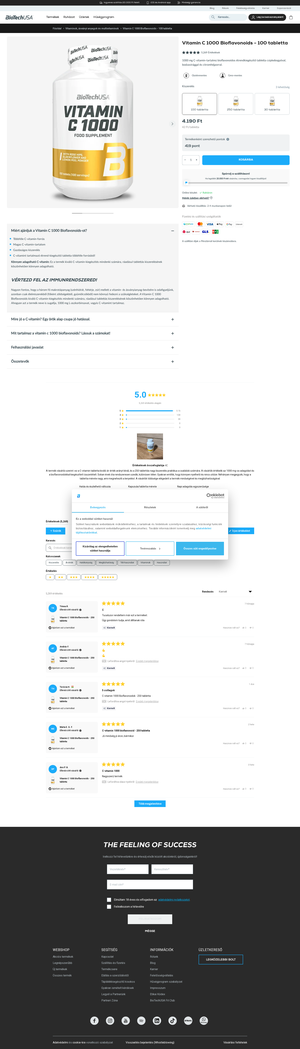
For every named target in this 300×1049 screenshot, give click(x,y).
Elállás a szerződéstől (115, 975)
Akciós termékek (63, 956)
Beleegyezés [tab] (98, 507)
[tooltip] (166, 465)
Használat (162, 562)
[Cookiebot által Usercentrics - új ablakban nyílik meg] (209, 496)
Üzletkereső (210, 950)
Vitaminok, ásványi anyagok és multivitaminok (92, 28)
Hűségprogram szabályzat (166, 981)
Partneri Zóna (109, 1000)
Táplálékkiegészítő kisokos (118, 981)
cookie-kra (79, 1042)
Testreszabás (148, 548)
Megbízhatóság (106, 562)
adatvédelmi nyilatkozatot (174, 899)
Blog (212, 8)
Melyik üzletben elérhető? (195, 198)
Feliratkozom (150, 919)
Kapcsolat (107, 956)
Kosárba (246, 159)
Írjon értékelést (243, 531)
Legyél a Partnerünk (113, 994)
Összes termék (62, 975)
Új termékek (60, 969)
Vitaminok (145, 562)
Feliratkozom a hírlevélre (129, 906)
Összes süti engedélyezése (200, 548)
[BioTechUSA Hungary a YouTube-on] (126, 1023)
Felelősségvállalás (245, 8)
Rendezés (208, 591)
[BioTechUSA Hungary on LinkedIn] (157, 1023)
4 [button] (108, 213)
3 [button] (98, 213)
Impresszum (157, 988)
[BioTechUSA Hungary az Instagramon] (110, 1023)
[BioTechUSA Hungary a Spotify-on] (141, 1023)
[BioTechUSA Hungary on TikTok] (172, 1023)
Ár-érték (69, 562)
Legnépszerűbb (62, 963)
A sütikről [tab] (202, 507)
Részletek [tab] (150, 507)
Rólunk (225, 8)
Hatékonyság (86, 562)
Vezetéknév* (118, 869)
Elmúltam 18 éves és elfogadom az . (152, 899)
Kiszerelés (54, 562)
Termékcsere (109, 969)
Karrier (265, 8)
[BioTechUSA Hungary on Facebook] (94, 1023)
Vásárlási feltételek (235, 1042)
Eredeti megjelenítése (147, 661)
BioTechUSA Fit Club (162, 1000)
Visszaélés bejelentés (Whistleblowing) (150, 1042)
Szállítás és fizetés (113, 963)
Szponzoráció (284, 8)
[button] (201, 54)
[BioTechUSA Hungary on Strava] (188, 1023)
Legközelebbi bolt (221, 960)
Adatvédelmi (60, 1042)
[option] (93, 122)
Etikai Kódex (157, 994)
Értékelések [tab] (57, 522)
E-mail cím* (117, 884)
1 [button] (77, 213)
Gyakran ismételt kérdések (117, 988)
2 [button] (87, 213)
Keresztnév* (161, 869)
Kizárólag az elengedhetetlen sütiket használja (100, 548)
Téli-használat (127, 562)
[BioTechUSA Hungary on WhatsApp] (204, 1023)
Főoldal (57, 28)
